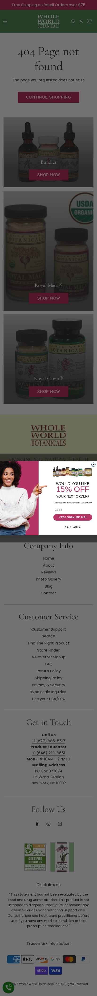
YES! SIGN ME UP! (73, 517)
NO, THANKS (72, 527)
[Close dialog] (93, 464)
